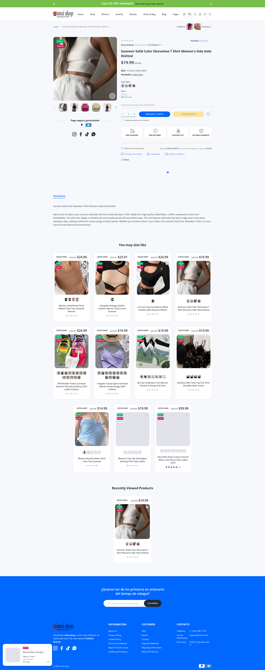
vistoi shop (203, 41)
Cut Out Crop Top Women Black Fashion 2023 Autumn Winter (152, 308)
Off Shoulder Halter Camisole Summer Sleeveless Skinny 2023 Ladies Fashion (71, 386)
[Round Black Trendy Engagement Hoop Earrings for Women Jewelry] (13, 655)
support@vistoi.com (198, 635)
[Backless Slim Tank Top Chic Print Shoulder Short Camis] (193, 351)
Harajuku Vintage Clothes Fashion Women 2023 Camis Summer (112, 308)
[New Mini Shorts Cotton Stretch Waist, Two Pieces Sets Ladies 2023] (173, 429)
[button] (53, 4)
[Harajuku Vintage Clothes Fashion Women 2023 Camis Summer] (112, 278)
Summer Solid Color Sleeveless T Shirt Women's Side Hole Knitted (193, 308)
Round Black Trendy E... (34, 652)
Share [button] (126, 159)
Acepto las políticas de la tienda (137, 120)
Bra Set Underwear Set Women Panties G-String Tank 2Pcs (152, 384)
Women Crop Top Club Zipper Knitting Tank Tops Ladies (132, 460)
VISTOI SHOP (61, 257)
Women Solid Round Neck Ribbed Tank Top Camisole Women (71, 308)
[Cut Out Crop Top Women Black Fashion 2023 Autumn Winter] (153, 278)
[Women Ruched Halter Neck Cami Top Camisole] (92, 429)
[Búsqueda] (195, 14)
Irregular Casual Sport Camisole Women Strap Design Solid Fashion (112, 386)
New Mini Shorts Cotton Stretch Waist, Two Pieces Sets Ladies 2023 (173, 459)
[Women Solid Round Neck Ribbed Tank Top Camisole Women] (71, 278)
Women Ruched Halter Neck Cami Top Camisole (92, 460)
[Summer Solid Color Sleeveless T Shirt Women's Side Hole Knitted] (193, 278)
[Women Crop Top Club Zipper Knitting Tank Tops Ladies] (132, 429)
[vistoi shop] (63, 14)
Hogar (55, 26)
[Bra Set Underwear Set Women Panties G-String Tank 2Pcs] (153, 351)
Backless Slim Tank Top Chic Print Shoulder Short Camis (193, 384)
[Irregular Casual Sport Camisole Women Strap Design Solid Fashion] (112, 351)
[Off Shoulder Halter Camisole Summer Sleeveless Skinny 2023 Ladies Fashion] (71, 351)
